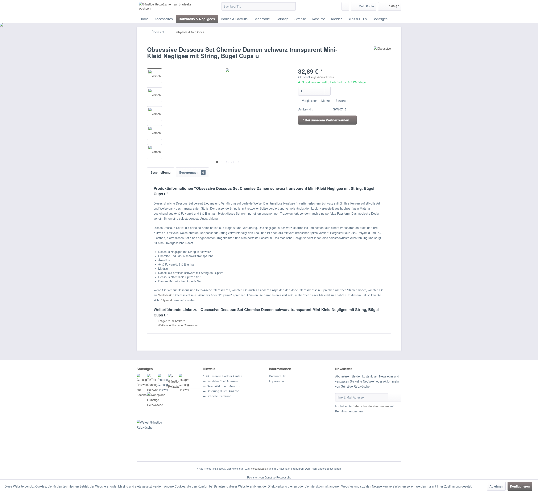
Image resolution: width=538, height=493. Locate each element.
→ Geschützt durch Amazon (221, 386)
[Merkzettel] (345, 6)
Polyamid (166, 300)
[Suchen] (292, 6)
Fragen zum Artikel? (171, 321)
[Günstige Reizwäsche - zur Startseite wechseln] (170, 7)
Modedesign (166, 295)
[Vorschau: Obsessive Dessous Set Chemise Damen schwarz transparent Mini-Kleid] (154, 75)
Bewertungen (191, 172)
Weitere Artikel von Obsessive (177, 325)
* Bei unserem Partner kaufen (222, 376)
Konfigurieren (520, 486)
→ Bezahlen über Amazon (220, 381)
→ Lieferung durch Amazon (221, 391)
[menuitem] (259, 6)
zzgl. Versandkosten (322, 77)
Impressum (276, 381)
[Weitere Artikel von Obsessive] (382, 53)
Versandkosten (259, 468)
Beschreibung (160, 172)
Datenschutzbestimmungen (370, 406)
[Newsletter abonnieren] (394, 397)
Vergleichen (309, 100)
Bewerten (341, 100)
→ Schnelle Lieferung (217, 396)
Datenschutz (277, 376)
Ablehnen (496, 486)
